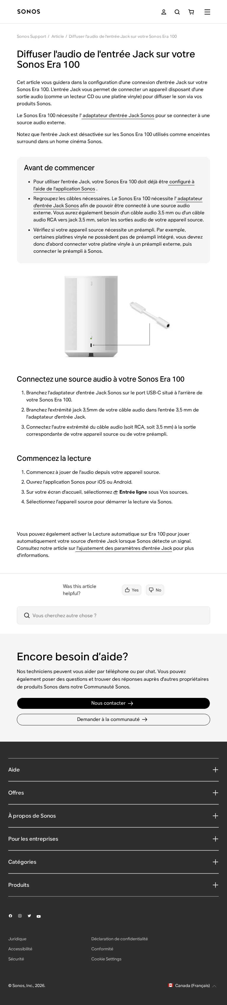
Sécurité (16, 959)
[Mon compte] (163, 11)
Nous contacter (108, 703)
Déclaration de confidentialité (119, 938)
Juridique (17, 938)
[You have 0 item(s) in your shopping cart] (191, 11)
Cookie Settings (106, 959)
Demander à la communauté (108, 719)
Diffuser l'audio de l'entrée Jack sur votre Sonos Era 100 (123, 36)
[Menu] (207, 11)
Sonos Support (31, 36)
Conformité (102, 948)
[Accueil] (28, 12)
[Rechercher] (177, 11)
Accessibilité (20, 948)
